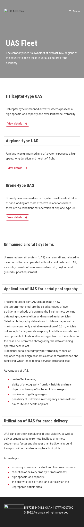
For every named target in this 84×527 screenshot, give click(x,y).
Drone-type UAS (20, 185)
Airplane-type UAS (22, 140)
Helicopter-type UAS (24, 96)
